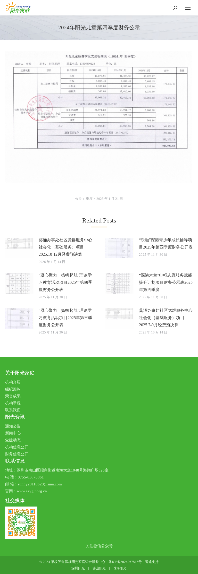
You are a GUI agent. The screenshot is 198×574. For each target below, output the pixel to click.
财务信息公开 (16, 454)
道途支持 (152, 562)
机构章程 (13, 403)
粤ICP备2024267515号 (125, 562)
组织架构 (13, 389)
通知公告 (13, 426)
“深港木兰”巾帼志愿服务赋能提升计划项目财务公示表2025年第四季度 (166, 282)
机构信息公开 (16, 447)
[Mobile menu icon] (188, 8)
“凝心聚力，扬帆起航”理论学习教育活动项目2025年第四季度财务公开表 (65, 282)
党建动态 (13, 440)
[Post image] (19, 248)
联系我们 (13, 410)
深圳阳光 (78, 568)
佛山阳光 (99, 568)
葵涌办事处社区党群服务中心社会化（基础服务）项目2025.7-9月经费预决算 (166, 317)
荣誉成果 (13, 396)
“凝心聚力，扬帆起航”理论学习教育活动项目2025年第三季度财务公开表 (65, 317)
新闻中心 (13, 433)
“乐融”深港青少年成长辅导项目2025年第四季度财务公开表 (166, 243)
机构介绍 (13, 382)
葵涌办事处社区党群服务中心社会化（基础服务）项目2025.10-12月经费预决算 (65, 247)
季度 (89, 199)
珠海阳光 (120, 568)
